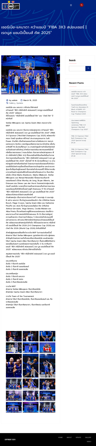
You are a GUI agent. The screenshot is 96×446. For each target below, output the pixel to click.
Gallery (12, 103)
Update (19, 103)
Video (89, 442)
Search (72, 60)
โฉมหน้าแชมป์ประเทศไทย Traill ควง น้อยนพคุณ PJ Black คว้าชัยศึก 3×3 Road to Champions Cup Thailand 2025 (79, 109)
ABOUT (69, 437)
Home (60, 437)
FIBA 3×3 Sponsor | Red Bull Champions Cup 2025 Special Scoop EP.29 (79, 139)
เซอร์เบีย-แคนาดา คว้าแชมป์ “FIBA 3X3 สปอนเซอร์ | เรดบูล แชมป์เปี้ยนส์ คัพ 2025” (79, 95)
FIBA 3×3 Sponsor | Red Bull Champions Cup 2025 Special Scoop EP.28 (79, 152)
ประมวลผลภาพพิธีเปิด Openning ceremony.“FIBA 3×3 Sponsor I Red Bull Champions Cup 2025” (79, 125)
